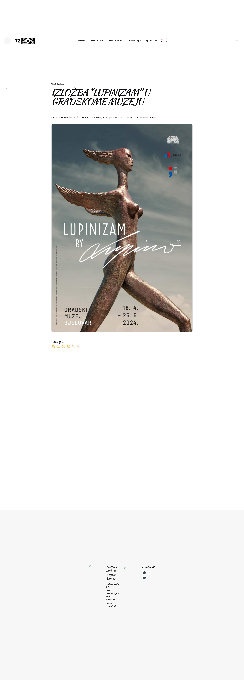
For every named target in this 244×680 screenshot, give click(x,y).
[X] (63, 346)
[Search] (237, 41)
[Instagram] (58, 346)
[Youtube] (144, 577)
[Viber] (68, 346)
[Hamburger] (7, 40)
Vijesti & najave (57, 84)
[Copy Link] (78, 346)
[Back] (7, 88)
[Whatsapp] (73, 346)
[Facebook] (54, 346)
